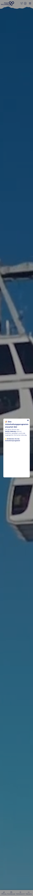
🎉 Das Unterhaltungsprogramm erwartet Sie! (16, 424)
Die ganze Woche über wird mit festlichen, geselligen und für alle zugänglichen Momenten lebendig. (16, 435)
